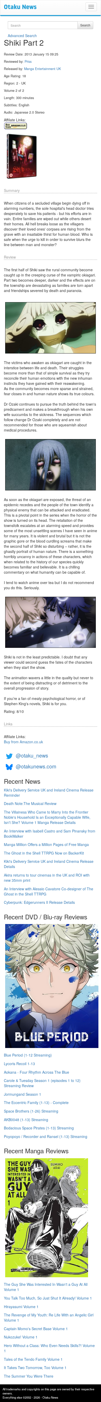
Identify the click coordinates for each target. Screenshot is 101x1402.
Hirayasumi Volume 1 (21, 1306)
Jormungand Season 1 (22, 1094)
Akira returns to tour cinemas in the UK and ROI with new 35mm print (47, 877)
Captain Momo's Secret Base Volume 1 (36, 1328)
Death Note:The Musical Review (30, 803)
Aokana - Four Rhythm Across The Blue (36, 1072)
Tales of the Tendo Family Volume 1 (33, 1359)
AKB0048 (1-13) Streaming (26, 1119)
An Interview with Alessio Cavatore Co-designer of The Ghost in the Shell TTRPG (48, 891)
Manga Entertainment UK (42, 68)
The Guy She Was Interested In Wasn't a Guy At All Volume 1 (46, 1287)
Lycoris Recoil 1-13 (19, 1063)
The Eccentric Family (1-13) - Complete (36, 1102)
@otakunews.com (36, 766)
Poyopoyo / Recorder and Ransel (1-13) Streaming (45, 1136)
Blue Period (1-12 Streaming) (28, 1055)
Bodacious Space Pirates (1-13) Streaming (39, 1127)
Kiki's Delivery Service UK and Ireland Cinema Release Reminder (48, 792)
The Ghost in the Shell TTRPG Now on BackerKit (44, 853)
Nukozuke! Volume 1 (21, 1336)
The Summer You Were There (28, 1376)
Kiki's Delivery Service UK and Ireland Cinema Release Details (48, 864)
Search (85, 25)
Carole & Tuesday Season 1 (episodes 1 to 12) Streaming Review (42, 1083)
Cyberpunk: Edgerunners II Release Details (39, 902)
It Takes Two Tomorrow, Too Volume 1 (35, 1367)
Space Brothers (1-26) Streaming (31, 1111)
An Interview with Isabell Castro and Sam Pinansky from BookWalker (49, 833)
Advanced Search (22, 35)
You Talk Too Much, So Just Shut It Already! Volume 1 (48, 1298)
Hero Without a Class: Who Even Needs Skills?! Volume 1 (49, 1348)
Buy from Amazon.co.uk (23, 741)
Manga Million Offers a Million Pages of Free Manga (46, 844)
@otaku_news (32, 755)
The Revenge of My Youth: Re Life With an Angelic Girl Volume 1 (48, 1317)
